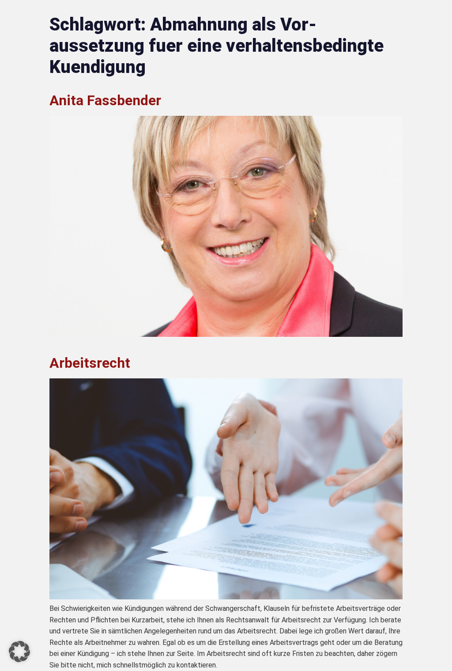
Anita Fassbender (105, 100)
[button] (19, 651)
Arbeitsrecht (89, 363)
